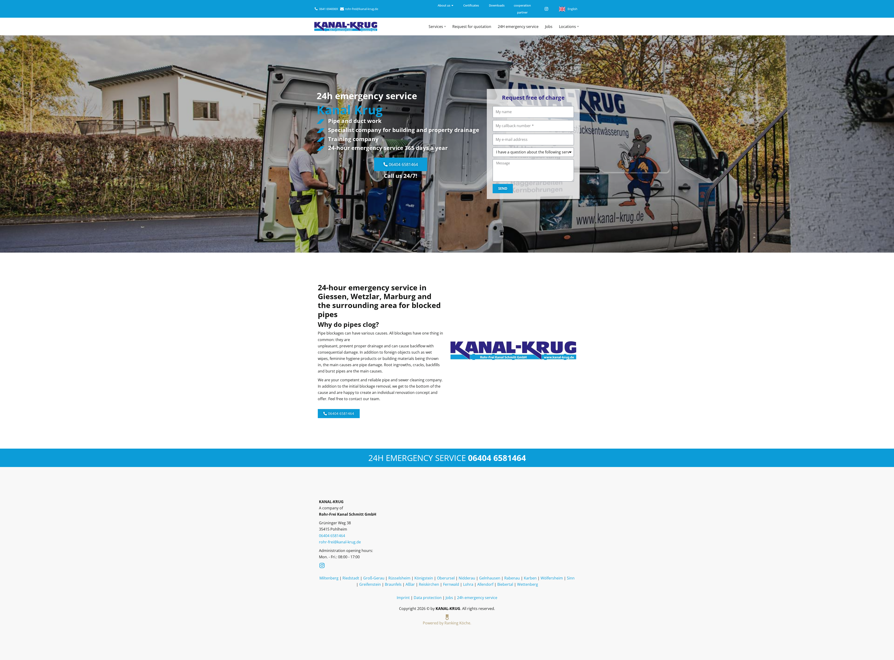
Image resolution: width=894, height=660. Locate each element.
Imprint (403, 597)
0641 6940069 (328, 9)
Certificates (471, 5)
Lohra (468, 584)
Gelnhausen (489, 578)
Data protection (428, 597)
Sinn (571, 578)
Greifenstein (370, 584)
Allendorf (485, 584)
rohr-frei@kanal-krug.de (361, 9)
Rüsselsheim (399, 578)
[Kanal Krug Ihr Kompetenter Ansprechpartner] (345, 26)
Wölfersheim (552, 578)
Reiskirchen (429, 584)
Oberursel (446, 578)
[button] (445, 26)
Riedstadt (350, 578)
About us (444, 5)
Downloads (497, 5)
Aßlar (410, 584)
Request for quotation (471, 26)
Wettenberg (527, 584)
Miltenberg (329, 578)
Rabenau (512, 578)
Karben (530, 578)
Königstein (423, 578)
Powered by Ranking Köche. (447, 623)
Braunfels (393, 584)
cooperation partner (522, 8)
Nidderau (467, 578)
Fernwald (451, 584)
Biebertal (505, 584)
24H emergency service (518, 26)
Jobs (548, 26)
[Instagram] (546, 9)
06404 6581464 (497, 457)
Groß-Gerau (373, 578)
